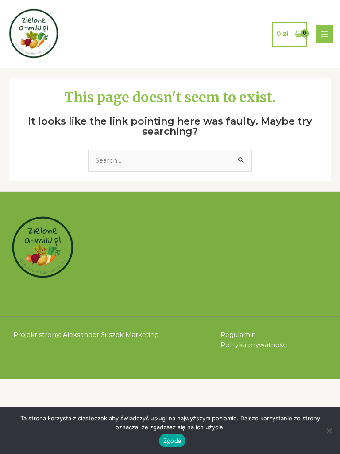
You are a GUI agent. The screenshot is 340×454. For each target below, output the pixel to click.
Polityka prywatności (254, 345)
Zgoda (172, 440)
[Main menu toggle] (324, 34)
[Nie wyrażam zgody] (329, 430)
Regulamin (238, 335)
